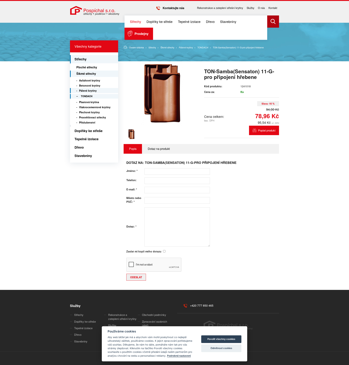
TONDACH (202, 47)
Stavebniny (228, 21)
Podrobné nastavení (179, 355)
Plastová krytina (89, 102)
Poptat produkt (266, 130)
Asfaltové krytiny (89, 80)
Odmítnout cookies (221, 348)
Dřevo (210, 21)
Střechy (135, 21)
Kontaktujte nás (173, 8)
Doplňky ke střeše (160, 21)
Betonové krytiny (89, 85)
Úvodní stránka (136, 47)
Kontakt (272, 8)
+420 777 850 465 (201, 305)
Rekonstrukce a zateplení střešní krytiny (220, 8)
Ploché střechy (86, 67)
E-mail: (131, 189)
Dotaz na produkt (159, 149)
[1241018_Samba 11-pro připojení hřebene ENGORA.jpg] (162, 94)
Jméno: (132, 171)
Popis (133, 149)
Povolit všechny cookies (221, 339)
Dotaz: (131, 226)
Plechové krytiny (89, 112)
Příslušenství (87, 122)
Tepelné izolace (189, 21)
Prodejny (142, 33)
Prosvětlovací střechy (92, 117)
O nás (261, 8)
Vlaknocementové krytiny (95, 107)
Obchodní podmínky (154, 315)
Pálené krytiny (186, 47)
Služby (250, 8)
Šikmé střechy (167, 47)
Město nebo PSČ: (133, 200)
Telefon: (131, 180)
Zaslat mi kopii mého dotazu (143, 251)
